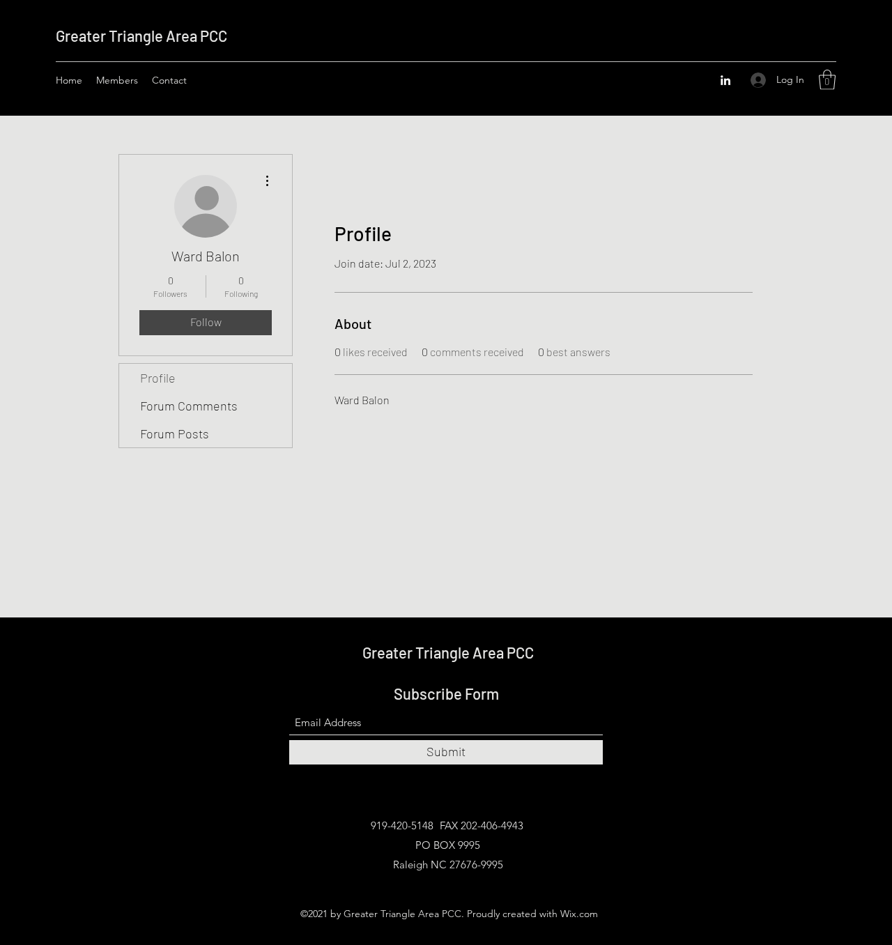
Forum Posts (174, 433)
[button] (827, 80)
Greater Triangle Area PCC (141, 35)
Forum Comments (189, 405)
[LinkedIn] (725, 80)
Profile (158, 377)
